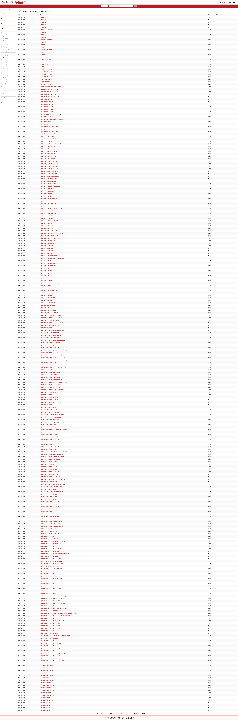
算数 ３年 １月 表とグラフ (48, 211)
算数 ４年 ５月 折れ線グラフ (48, 265)
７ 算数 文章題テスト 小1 (47, 683)
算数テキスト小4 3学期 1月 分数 (49, 464)
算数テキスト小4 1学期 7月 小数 (49, 449)
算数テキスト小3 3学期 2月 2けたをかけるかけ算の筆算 (54, 429)
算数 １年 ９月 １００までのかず (49, 156)
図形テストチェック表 (46, 84)
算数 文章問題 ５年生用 (47, 109)
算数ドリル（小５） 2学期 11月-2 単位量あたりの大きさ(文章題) (55, 635)
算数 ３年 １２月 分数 (47, 218)
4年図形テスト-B (44, 44)
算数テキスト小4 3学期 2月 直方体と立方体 (51, 474)
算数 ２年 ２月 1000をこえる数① (49, 178)
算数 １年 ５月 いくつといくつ (49, 149)
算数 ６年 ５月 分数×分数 (48, 308)
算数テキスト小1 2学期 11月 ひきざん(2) (50, 337)
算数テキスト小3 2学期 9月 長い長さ (50, 412)
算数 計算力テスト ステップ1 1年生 (50, 126)
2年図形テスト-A (44, 22)
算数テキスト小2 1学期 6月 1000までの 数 (51, 365)
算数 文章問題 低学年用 (47, 104)
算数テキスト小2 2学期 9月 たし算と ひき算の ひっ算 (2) (54, 382)
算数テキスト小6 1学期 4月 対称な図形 (50, 506)
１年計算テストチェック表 (47, 665)
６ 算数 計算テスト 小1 (47, 668)
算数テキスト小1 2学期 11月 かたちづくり (51, 335)
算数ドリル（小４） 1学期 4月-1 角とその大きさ (51, 606)
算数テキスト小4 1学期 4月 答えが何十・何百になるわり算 (54, 437)
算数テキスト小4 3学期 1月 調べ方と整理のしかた (53, 469)
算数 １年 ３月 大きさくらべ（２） (50, 146)
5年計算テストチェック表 (46, 59)
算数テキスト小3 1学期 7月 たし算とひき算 (51, 407)
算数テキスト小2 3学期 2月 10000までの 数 (51, 387)
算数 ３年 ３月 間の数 (46, 223)
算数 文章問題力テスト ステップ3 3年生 (50, 89)
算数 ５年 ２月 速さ (46, 285)
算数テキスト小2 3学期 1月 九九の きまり (51, 385)
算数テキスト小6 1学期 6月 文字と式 (50, 511)
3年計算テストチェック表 (46, 39)
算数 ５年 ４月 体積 (46, 293)
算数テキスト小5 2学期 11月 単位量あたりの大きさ (53, 484)
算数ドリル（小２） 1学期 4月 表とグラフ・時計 (52, 563)
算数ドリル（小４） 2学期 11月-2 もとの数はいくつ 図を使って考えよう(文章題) (59, 613)
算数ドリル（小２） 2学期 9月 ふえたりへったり (51, 573)
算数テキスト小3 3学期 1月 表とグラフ (50, 427)
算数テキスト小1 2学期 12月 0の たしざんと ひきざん (53, 340)
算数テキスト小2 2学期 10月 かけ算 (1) (50, 372)
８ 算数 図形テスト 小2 (47, 700)
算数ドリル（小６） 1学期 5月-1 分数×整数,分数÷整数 (53, 653)
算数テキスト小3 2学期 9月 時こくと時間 (51, 417)
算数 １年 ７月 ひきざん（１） (49, 154)
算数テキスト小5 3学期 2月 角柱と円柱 (50, 501)
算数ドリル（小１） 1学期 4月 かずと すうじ (51, 539)
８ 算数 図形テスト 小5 (47, 707)
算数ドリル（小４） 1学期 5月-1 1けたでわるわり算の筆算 (54, 608)
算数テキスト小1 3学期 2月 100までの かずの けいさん (54, 350)
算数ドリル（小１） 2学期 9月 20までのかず (51, 543)
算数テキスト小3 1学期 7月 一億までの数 (51, 409)
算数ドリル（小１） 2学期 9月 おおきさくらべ (51, 546)
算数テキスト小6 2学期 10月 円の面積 (50, 516)
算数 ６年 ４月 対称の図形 (48, 305)
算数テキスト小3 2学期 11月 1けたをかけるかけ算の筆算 (54, 422)
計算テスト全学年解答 (46, 663)
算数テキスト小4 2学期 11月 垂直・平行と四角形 (52, 457)
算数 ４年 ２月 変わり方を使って (49, 253)
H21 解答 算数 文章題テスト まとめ (50, 77)
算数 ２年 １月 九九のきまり (48, 159)
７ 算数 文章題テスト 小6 (47, 695)
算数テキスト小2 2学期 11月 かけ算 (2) (50, 377)
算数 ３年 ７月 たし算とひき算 (49, 231)
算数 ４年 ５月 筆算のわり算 (48, 268)
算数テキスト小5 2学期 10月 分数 (49, 481)
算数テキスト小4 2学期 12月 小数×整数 (50, 459)
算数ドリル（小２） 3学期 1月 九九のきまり (50, 576)
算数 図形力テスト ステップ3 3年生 (50, 96)
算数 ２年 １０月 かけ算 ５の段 (49, 168)
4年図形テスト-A (44, 42)
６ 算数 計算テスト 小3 (47, 673)
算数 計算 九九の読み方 (46, 121)
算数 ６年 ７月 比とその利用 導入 (50, 312)
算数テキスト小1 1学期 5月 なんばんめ (50, 320)
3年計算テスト (44, 37)
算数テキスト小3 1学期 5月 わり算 (49, 397)
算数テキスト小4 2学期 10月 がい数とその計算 (52, 454)
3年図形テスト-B (44, 34)
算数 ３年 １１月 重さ (47, 216)
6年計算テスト (44, 67)
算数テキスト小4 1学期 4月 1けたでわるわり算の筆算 (53, 432)
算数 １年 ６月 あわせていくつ (49, 151)
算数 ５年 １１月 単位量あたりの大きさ (51, 283)
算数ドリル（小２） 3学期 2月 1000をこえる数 (51, 578)
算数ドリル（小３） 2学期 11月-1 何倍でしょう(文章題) (53, 596)
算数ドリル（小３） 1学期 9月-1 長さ (49, 593)
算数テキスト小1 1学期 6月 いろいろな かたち (52, 322)
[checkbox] (1, 11)
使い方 (234, 2)
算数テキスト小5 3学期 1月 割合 (49, 496)
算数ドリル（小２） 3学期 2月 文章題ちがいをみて (52, 583)
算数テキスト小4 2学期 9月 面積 (49, 462)
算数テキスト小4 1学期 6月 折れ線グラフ (51, 447)
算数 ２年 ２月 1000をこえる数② (49, 181)
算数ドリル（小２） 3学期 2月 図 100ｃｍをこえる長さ (53, 581)
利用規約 (229, 2)
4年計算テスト (44, 47)
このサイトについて (103, 713)
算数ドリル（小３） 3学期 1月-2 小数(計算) (50, 601)
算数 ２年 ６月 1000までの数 (48, 203)
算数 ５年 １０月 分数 (47, 278)
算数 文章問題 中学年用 (47, 101)
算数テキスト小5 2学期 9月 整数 (49, 494)
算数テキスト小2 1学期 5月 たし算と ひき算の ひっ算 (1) (54, 360)
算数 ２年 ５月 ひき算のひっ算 (49, 201)
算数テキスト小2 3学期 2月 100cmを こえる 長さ (52, 389)
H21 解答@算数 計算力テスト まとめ (50, 72)
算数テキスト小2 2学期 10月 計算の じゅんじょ (52, 375)
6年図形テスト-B (44, 64)
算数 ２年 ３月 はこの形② (47, 191)
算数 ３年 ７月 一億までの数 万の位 (50, 236)
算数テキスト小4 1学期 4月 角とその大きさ (51, 439)
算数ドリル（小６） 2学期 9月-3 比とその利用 (51, 658)
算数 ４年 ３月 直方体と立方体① (49, 255)
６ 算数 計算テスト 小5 (47, 678)
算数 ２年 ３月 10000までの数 (48, 183)
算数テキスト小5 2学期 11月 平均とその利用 (51, 486)
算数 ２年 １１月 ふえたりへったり (50, 171)
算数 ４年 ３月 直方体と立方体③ (49, 260)
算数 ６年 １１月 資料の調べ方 (49, 303)
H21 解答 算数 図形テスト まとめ (50, 74)
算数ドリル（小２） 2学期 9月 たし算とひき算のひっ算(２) (54, 571)
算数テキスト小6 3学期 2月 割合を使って (50, 534)
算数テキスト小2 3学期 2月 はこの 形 (50, 392)
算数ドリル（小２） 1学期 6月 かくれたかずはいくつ (52, 566)
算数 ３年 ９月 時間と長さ (48, 240)
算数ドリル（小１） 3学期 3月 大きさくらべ (51, 556)
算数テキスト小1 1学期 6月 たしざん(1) (50, 325)
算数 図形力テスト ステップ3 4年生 (50, 99)
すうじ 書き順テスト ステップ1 (48, 82)
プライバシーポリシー (124, 713)
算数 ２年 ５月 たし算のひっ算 (49, 198)
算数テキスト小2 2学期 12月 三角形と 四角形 (51, 380)
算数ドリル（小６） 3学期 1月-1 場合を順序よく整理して (53, 660)
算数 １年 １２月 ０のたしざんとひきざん (51, 144)
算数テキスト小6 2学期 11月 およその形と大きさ (52, 521)
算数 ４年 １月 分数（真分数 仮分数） (51, 243)
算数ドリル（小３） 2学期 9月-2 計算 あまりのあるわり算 (54, 598)
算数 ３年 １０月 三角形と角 (48, 213)
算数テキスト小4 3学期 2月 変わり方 (50, 471)
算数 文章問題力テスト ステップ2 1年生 (51, 114)
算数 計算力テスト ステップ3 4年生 (50, 134)
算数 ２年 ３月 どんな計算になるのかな (50, 186)
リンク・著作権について (135, 713)
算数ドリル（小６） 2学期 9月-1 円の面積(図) (51, 655)
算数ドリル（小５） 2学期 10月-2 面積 (49, 633)
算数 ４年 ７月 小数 (46, 270)
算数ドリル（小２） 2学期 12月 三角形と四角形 (51, 568)
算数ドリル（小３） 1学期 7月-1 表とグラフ (50, 591)
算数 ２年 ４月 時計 (46, 196)
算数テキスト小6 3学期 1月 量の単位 (50, 531)
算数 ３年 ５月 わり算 (47, 226)
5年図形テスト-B (44, 54)
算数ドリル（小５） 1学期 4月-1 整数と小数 (50, 628)
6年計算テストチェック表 (46, 69)
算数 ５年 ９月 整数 (46, 300)
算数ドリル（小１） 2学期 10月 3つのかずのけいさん (53, 541)
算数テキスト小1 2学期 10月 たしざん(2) (50, 332)
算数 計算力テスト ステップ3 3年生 (50, 131)
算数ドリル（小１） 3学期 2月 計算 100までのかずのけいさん (55, 553)
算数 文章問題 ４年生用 (47, 106)
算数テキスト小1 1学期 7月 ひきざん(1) (50, 327)
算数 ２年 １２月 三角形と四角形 (49, 173)
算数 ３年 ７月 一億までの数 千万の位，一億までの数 (54, 238)
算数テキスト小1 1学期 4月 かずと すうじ (51, 315)
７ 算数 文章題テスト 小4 (47, 690)
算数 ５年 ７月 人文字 (46, 295)
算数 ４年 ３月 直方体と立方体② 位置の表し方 (52, 258)
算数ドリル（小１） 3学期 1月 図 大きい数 (51, 548)
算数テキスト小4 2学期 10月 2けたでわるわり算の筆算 (54, 452)
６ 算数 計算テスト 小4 (47, 675)
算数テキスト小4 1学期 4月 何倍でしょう (51, 434)
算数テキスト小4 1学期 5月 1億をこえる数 (51, 442)
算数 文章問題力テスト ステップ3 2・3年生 (51, 86)
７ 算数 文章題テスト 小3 (47, 688)
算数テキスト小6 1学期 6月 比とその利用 (51, 514)
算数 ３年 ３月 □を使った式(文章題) (50, 221)
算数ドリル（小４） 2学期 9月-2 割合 (49, 618)
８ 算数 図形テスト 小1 (47, 697)
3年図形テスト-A (44, 32)
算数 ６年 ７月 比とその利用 (48, 310)
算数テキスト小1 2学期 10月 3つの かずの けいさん (53, 330)
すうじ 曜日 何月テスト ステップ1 (49, 79)
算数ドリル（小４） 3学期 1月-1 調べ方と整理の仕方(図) (53, 620)
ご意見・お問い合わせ (113, 713)
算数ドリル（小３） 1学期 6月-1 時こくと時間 (51, 588)
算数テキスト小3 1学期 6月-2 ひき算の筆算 (51, 404)
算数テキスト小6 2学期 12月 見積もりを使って (52, 526)
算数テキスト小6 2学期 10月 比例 (49, 519)
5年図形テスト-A (44, 52)
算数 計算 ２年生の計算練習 (47, 124)
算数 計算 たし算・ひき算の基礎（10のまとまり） (52, 119)
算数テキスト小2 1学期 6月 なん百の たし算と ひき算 (53, 367)
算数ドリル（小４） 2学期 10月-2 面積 (49, 611)
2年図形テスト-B (44, 24)
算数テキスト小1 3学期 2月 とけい (49, 352)
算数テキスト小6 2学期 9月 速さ (49, 529)
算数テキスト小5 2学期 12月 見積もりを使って (52, 491)
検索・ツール (222, 2)
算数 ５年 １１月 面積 (46, 280)
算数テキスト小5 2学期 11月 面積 (49, 489)
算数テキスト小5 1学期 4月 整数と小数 (50, 476)
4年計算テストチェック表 (46, 49)
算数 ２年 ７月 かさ (46, 206)
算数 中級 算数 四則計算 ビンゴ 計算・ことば (53, 91)
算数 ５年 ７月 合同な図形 (48, 298)
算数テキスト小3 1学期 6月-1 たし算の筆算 (51, 402)
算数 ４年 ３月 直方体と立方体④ (49, 263)
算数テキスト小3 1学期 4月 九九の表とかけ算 (52, 394)
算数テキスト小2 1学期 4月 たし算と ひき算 (51, 355)
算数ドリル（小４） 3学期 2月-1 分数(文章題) (51, 623)
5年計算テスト (44, 57)
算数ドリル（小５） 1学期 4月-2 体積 (49, 630)
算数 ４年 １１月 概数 (47, 248)
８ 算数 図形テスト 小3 (47, 702)
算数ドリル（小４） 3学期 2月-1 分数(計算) (50, 625)
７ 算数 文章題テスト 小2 (47, 685)
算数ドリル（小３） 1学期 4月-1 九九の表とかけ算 (52, 586)
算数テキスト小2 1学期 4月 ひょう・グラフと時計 (53, 357)
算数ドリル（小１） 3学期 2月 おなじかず (50, 551)
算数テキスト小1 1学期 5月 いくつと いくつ (51, 317)
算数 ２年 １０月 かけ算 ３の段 (49, 163)
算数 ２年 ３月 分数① (46, 193)
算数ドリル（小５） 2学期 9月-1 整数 (49, 640)
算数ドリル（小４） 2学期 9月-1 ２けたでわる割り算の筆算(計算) (55, 615)
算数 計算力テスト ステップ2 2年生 (50, 129)
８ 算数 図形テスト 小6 (47, 710)
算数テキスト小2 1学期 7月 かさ (49, 370)
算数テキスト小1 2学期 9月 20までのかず (51, 342)
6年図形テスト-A (44, 62)
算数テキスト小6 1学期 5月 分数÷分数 (50, 509)
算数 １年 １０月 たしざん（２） (49, 139)
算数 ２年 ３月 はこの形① (47, 188)
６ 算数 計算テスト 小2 (47, 670)
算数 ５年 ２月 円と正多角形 (48, 288)
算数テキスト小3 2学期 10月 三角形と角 (50, 419)
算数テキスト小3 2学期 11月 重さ (49, 424)
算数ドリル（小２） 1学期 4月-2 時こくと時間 (51, 558)
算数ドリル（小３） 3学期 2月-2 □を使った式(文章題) (53, 603)
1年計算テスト (44, 19)
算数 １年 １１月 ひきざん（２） (49, 141)
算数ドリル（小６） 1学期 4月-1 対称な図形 (50, 648)
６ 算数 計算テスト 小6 (47, 680)
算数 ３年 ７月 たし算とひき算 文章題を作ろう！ (53, 233)
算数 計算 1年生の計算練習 (47, 116)
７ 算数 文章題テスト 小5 (47, 692)
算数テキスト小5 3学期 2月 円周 (49, 499)
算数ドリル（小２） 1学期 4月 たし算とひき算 (51, 561)
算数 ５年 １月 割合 (46, 275)
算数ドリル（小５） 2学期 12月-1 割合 (49, 638)
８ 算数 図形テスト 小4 (47, 705)
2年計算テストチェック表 (46, 29)
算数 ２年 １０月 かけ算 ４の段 (49, 166)
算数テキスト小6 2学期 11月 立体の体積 (50, 524)
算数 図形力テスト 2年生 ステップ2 (50, 94)
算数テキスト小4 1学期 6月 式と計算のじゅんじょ (53, 444)
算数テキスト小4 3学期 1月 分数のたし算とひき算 (53, 466)
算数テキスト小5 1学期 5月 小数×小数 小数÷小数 (53, 479)
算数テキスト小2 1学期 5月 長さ (49, 362)
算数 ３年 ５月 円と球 (47, 228)
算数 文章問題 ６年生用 (47, 111)
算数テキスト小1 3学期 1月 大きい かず (50, 347)
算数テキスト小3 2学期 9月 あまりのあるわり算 (52, 414)
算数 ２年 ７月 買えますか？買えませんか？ (52, 208)
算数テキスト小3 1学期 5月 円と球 (49, 399)
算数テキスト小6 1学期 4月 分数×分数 (50, 504)
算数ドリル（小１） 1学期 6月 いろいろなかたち (51, 536)
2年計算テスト (44, 27)
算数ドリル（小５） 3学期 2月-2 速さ (49, 645)
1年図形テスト (44, 17)
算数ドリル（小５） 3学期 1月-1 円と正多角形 (51, 643)
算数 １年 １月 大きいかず (48, 136)
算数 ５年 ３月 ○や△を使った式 (49, 290)
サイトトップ (95, 713)
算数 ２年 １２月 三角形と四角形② (50, 176)
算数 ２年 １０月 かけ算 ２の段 (49, 161)
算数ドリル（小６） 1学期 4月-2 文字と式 (50, 650)
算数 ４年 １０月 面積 (47, 245)
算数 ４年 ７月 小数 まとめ (48, 273)
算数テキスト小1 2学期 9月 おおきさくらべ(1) (52, 345)
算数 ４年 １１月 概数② (47, 250)
